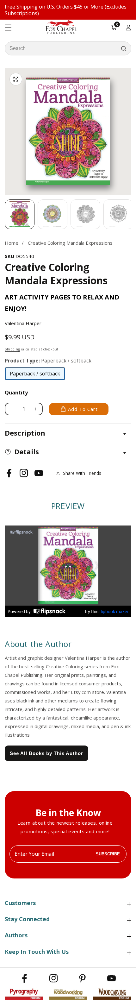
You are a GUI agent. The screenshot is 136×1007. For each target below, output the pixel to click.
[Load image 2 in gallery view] (52, 214)
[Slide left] (4, 214)
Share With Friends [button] (82, 473)
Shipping (12, 349)
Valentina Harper (23, 323)
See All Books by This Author (46, 753)
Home (11, 243)
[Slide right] (131, 214)
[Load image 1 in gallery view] (19, 214)
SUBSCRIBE (108, 854)
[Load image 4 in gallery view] (118, 214)
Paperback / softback (35, 375)
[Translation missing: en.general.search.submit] (123, 48)
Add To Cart (83, 409)
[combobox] (68, 48)
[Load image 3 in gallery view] (85, 214)
